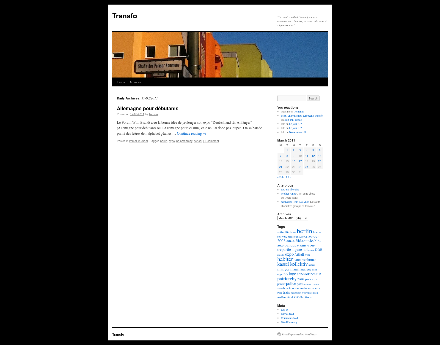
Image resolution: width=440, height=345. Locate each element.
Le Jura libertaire (290, 189)
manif (295, 269)
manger (283, 269)
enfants (280, 254)
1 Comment (211, 141)
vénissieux (296, 292)
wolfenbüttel (285, 297)
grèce (307, 254)
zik (296, 297)
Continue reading (191, 133)
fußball (299, 254)
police (291, 283)
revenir (307, 284)
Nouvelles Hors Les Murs (295, 201)
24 (300, 166)
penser (198, 141)
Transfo (124, 15)
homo (311, 259)
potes (300, 284)
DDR (318, 249)
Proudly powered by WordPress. (299, 334)
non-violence (306, 273)
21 (280, 166)
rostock (315, 284)
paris (300, 278)
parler (309, 279)
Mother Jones (288, 193)
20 (319, 161)
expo (172, 141)
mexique (305, 269)
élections (306, 297)
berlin (163, 141)
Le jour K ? (295, 124)
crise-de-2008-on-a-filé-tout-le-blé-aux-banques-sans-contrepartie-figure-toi (299, 242)
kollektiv (299, 263)
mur (314, 269)
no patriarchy (184, 141)
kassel (283, 263)
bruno (291, 236)
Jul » (288, 177)
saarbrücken (285, 288)
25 (306, 166)
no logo (289, 273)
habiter (285, 258)
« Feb (280, 177)
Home (121, 82)
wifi (304, 292)
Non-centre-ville (298, 132)
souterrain (300, 288)
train (286, 292)
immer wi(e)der (138, 141)
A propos (136, 82)
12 (313, 156)
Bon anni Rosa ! (293, 119)
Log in (284, 309)
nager (280, 274)
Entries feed (287, 314)
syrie (279, 292)
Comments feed (289, 318)
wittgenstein (312, 292)
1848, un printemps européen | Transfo (302, 115)
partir (317, 279)
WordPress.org (289, 322)
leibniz (311, 264)
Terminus (299, 111)
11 (306, 156)
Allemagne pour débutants (148, 108)
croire (311, 249)
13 (319, 156)
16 (293, 161)
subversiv (314, 288)
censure (299, 236)
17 (300, 161)
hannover (300, 259)
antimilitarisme (286, 232)
